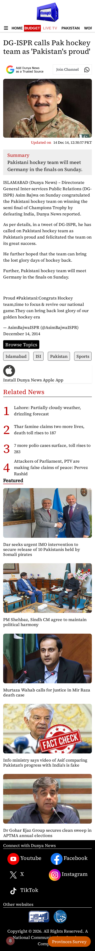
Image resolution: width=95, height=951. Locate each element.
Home (17, 28)
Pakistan (70, 28)
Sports (83, 356)
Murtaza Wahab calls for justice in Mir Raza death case (46, 692)
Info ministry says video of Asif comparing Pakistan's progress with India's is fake (45, 762)
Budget (32, 28)
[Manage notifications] (10, 941)
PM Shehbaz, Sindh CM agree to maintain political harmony (45, 622)
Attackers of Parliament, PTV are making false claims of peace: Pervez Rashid (51, 467)
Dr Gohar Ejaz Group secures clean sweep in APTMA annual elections (47, 832)
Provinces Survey (69, 941)
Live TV (50, 28)
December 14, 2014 (21, 334)
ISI (38, 356)
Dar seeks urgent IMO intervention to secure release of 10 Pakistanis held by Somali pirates (41, 549)
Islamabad (16, 356)
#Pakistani (26, 298)
